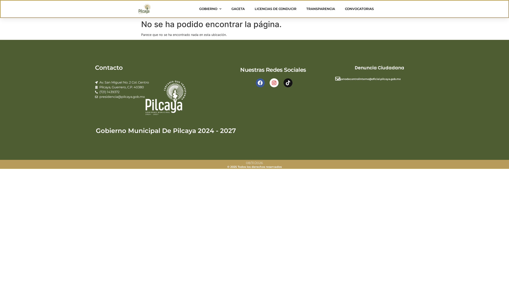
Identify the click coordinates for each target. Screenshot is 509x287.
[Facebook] (260, 82)
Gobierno (208, 9)
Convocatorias (359, 9)
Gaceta (238, 9)
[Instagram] (274, 82)
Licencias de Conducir (275, 9)
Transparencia (320, 9)
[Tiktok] (288, 82)
